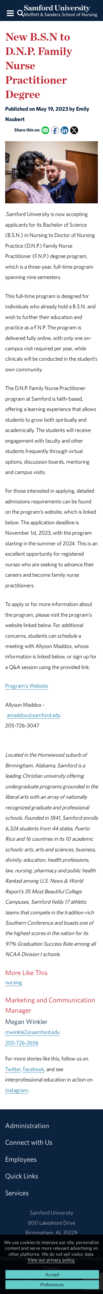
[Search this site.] (20, 13)
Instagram (16, 1090)
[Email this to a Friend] (45, 130)
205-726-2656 (22, 1042)
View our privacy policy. (51, 1260)
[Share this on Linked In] (64, 130)
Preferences (52, 1284)
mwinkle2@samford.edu (32, 1032)
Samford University (51, 1212)
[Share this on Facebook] (55, 130)
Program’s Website (26, 685)
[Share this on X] (74, 130)
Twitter (13, 1069)
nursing (13, 982)
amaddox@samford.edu (34, 715)
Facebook (33, 1069)
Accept (52, 1274)
